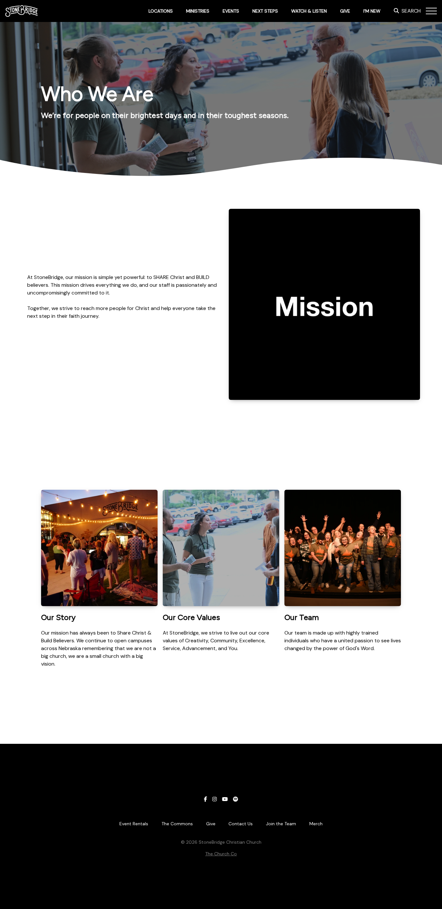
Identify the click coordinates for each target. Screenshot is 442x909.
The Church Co (221, 854)
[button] (431, 10)
